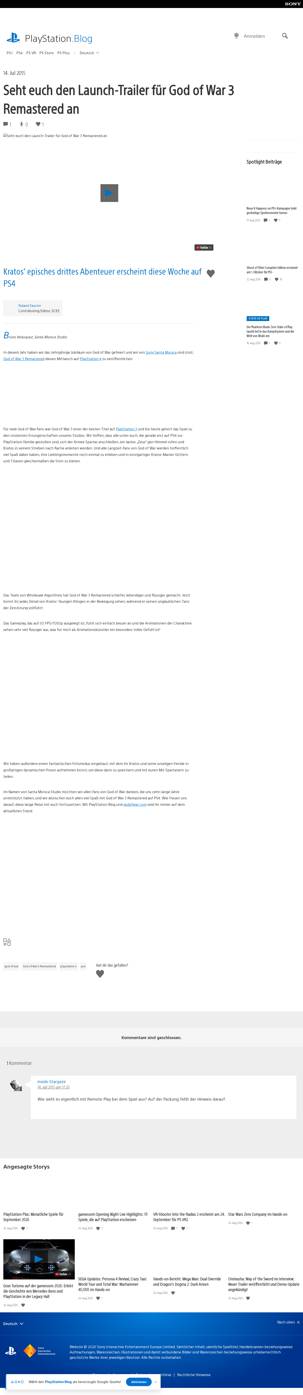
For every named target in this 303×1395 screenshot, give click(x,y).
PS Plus (63, 52)
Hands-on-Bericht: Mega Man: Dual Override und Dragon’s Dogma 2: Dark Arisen (187, 1281)
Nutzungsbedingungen (111, 1374)
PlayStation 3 (126, 429)
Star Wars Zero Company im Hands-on (257, 1214)
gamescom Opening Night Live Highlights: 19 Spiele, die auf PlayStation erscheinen (113, 1216)
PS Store (46, 52)
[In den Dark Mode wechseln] (236, 36)
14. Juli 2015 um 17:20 (53, 1087)
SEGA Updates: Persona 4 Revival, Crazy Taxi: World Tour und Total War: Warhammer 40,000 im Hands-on (112, 1284)
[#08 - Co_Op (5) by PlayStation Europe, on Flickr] (98, 873)
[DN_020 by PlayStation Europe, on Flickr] (98, 523)
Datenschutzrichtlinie (153, 1374)
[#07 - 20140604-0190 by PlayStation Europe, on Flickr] (98, 387)
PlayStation (59, 38)
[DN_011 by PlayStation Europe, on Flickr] (98, 490)
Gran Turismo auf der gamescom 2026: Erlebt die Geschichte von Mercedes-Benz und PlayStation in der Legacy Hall (38, 1291)
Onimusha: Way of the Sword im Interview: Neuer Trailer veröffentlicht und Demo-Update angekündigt (263, 1284)
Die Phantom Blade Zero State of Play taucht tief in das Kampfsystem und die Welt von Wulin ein (270, 331)
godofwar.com (135, 804)
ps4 (83, 966)
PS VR (31, 52)
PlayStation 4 (90, 358)
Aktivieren (138, 1382)
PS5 (10, 52)
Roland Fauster (29, 305)
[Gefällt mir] (276, 220)
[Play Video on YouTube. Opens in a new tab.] (204, 247)
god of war (11, 966)
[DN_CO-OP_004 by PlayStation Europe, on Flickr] (98, 556)
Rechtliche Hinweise (194, 1374)
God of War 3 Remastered (23, 358)
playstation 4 (68, 966)
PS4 (19, 52)
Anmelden (254, 36)
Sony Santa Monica (161, 352)
